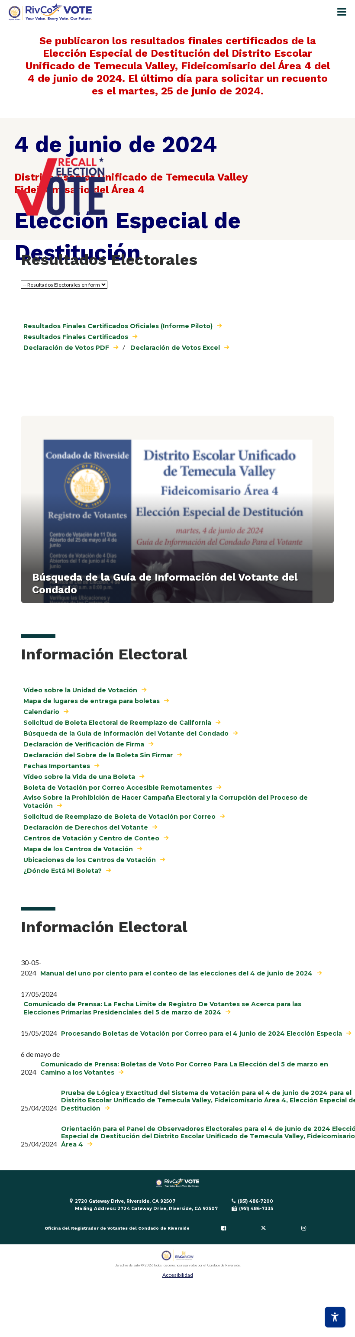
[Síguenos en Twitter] (264, 1228)
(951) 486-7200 (255, 1201)
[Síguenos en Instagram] (303, 1228)
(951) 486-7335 (256, 1208)
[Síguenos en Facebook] (223, 1228)
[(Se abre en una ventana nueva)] (177, 1255)
